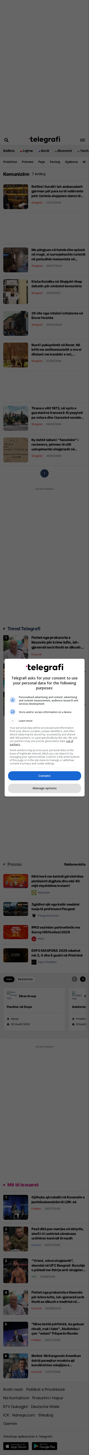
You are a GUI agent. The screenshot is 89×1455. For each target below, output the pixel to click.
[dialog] (45, 728)
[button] (44, 721)
